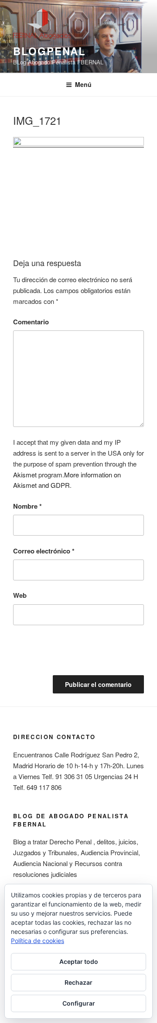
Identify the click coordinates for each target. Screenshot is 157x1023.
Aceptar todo (78, 961)
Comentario (31, 322)
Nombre (27, 506)
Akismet (25, 474)
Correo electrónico (44, 551)
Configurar (78, 1003)
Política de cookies (37, 940)
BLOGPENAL (49, 50)
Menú (83, 84)
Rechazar (78, 982)
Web (20, 595)
